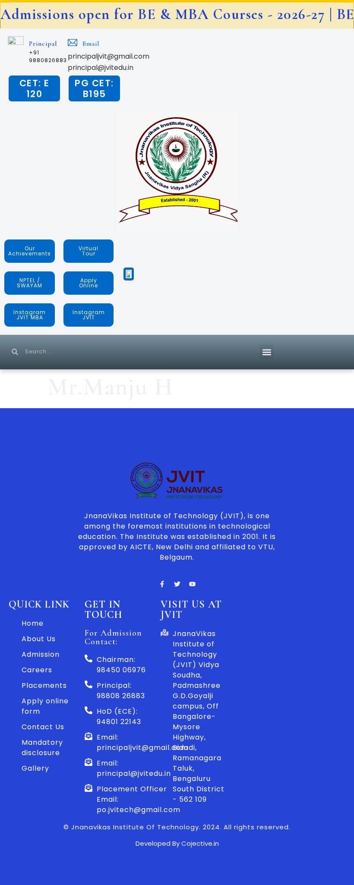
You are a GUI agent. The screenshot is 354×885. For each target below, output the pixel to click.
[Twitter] (177, 584)
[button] (266, 352)
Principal (43, 43)
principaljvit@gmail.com (108, 56)
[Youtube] (192, 584)
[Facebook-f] (161, 584)
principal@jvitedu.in (100, 67)
